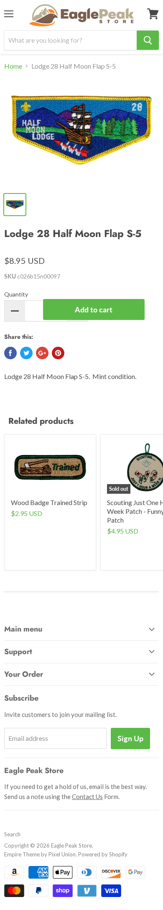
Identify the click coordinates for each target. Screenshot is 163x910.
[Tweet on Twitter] (26, 353)
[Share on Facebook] (10, 353)
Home (13, 66)
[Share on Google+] (42, 353)
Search (12, 834)
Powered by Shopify (102, 854)
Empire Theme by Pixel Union (40, 854)
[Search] (148, 40)
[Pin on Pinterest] (58, 353)
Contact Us (87, 796)
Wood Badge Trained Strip (49, 502)
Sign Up (130, 738)
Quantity (16, 294)
